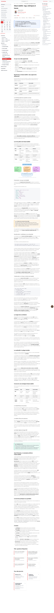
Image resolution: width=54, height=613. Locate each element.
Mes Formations (4, 10)
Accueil (2, 6)
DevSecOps (3, 1)
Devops (17, 3)
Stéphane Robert (20, 10)
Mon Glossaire (3, 15)
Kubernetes (16, 465)
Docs (14, 3)
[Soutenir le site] (52, 306)
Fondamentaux (21, 3)
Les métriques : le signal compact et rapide (23, 272)
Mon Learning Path (4, 8)
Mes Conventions (4, 12)
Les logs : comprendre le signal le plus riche (29, 230)
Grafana (29, 472)
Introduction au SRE (22, 23)
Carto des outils (4, 17)
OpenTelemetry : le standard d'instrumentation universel (29, 494)
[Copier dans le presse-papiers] (39, 189)
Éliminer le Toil (23, 26)
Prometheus (16, 459)
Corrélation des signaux (35, 344)
